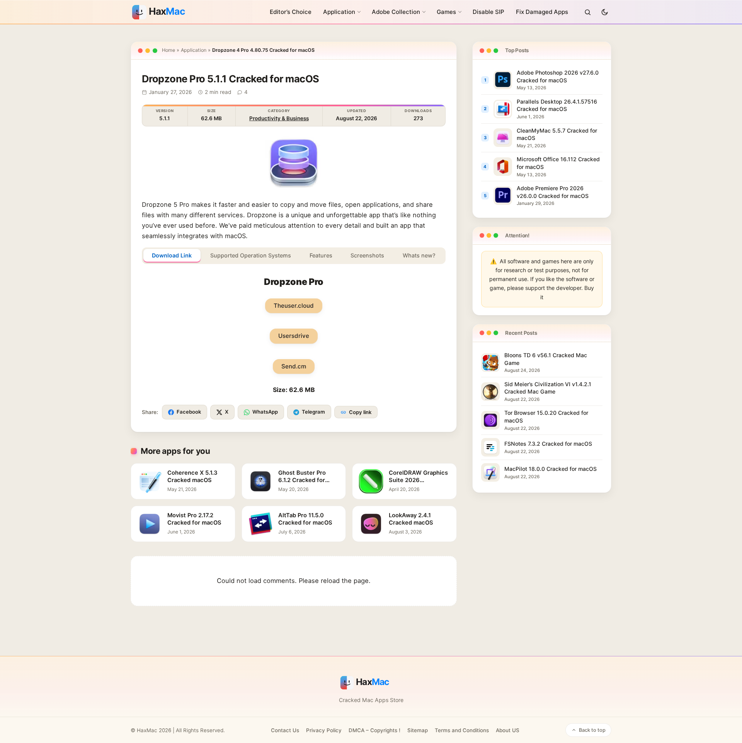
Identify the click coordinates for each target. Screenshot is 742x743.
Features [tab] (321, 255)
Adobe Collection (396, 11)
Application (339, 11)
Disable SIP (488, 11)
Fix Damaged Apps (542, 11)
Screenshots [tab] (367, 255)
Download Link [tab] (172, 255)
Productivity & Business (279, 118)
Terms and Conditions (462, 730)
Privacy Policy (324, 730)
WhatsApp (265, 412)
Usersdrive (293, 335)
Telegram (313, 412)
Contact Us (285, 730)
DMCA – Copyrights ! (374, 730)
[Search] (587, 12)
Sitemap (417, 730)
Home (168, 50)
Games (446, 11)
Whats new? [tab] (419, 255)
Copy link (360, 412)
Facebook (189, 412)
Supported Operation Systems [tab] (250, 255)
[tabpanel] (294, 335)
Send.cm (293, 366)
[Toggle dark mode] (604, 12)
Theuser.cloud (293, 305)
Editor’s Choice (290, 11)
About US (507, 730)
